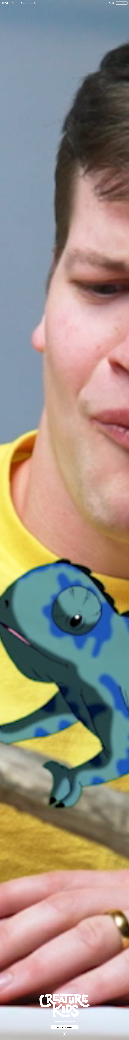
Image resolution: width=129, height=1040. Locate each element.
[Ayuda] (113, 3)
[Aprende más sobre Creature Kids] (64, 1034)
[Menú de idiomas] (110, 3)
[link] (23, 3)
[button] (16, 3)
